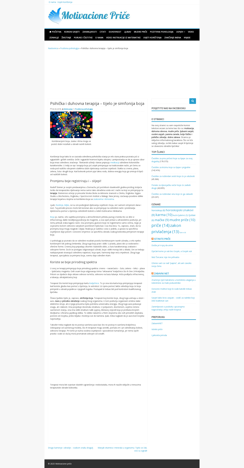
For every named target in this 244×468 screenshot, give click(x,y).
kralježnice (94, 283)
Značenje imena (172, 37)
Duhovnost (115, 31)
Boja (52, 217)
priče (161, 225)
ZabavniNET (157, 323)
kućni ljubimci (180, 215)
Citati (103, 31)
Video (191, 31)
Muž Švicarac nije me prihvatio (165, 257)
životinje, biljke (62, 205)
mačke (162, 220)
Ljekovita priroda (159, 335)
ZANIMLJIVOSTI (89, 31)
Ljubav (127, 31)
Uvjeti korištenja (64, 2)
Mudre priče (140, 31)
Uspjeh (179, 31)
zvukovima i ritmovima (103, 199)
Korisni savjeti (72, 31)
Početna (56, 31)
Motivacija (68, 109)
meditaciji (114, 162)
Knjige (187, 37)
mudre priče (182, 219)
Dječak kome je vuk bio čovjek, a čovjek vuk (172, 251)
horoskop (158, 210)
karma (164, 214)
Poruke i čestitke (83, 37)
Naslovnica (53, 48)
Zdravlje (54, 37)
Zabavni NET (161, 273)
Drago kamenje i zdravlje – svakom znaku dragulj (70, 447)
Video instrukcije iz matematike (123, 37)
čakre (183, 233)
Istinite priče (162, 238)
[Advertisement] (122, 75)
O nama (52, 2)
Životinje (66, 37)
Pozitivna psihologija (161, 31)
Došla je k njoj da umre (162, 245)
